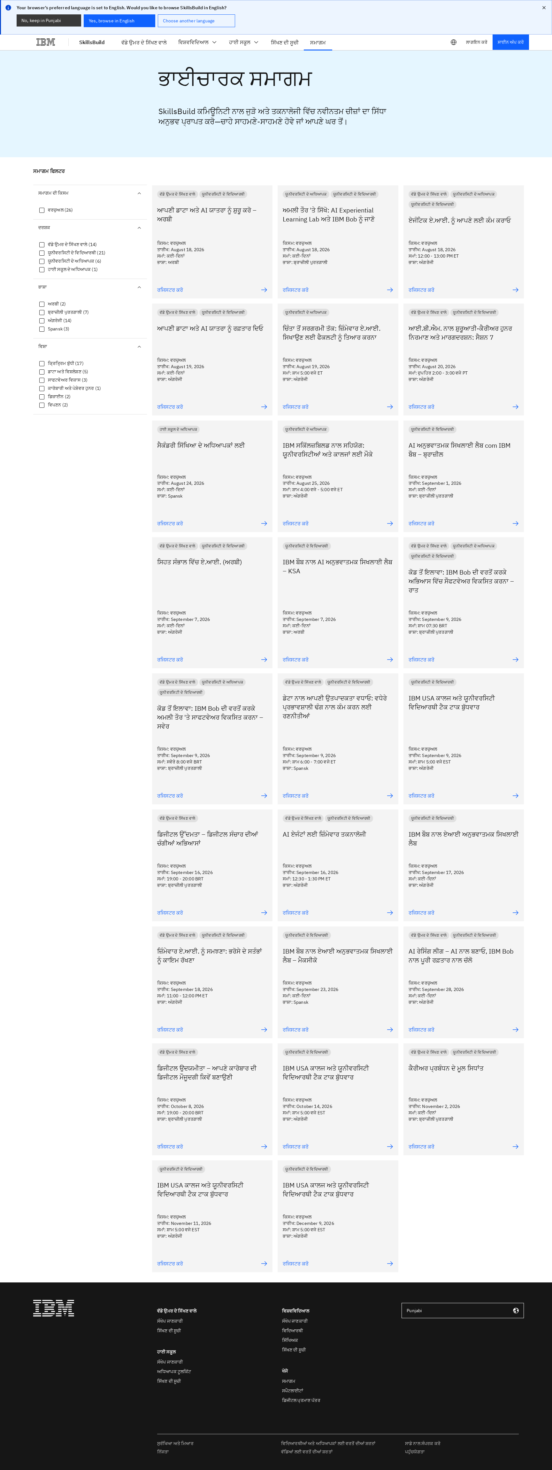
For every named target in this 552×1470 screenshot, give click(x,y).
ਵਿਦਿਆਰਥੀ (292, 1331)
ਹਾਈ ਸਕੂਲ (239, 42)
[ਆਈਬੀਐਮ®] (45, 42)
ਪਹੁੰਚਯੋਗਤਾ (415, 1452)
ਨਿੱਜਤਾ (163, 1452)
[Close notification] (544, 7)
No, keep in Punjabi (41, 20)
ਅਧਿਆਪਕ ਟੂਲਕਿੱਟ (174, 1371)
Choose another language (189, 21)
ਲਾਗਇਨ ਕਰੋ (476, 42)
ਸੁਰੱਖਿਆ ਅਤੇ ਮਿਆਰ (175, 1443)
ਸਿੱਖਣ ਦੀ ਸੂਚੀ (169, 1331)
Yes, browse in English (112, 21)
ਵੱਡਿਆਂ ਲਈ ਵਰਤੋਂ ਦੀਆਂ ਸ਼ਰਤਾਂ (307, 1452)
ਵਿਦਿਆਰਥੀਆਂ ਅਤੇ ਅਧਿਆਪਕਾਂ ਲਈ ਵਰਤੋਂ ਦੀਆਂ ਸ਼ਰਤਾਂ (328, 1443)
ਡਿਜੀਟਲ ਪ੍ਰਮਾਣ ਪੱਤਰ (301, 1400)
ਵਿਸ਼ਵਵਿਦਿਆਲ (193, 42)
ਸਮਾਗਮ (288, 1381)
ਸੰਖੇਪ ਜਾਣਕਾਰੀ (170, 1321)
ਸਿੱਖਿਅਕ (290, 1340)
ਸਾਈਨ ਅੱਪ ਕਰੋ (511, 42)
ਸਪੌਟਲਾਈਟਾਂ (292, 1391)
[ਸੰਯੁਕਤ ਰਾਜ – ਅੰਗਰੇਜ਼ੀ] (453, 42)
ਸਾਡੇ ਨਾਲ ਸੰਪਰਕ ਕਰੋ (423, 1443)
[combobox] (463, 1310)
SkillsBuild (92, 42)
